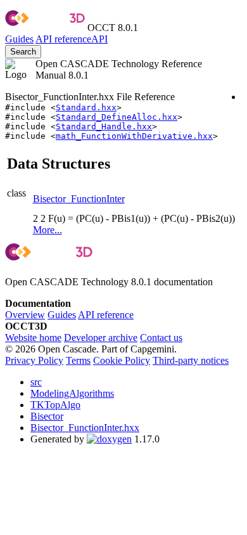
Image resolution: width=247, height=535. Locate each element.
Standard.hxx (86, 107)
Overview (25, 314)
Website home (33, 337)
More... (47, 229)
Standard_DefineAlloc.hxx (116, 117)
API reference (106, 314)
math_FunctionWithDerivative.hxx (134, 136)
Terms (78, 360)
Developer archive (100, 337)
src (36, 382)
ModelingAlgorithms (72, 393)
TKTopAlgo (55, 404)
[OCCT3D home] (45, 27)
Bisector (46, 416)
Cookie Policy (121, 360)
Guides (19, 39)
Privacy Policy (34, 360)
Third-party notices (191, 360)
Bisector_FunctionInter (79, 198)
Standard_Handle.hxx (104, 126)
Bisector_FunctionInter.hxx (84, 427)
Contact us (161, 337)
